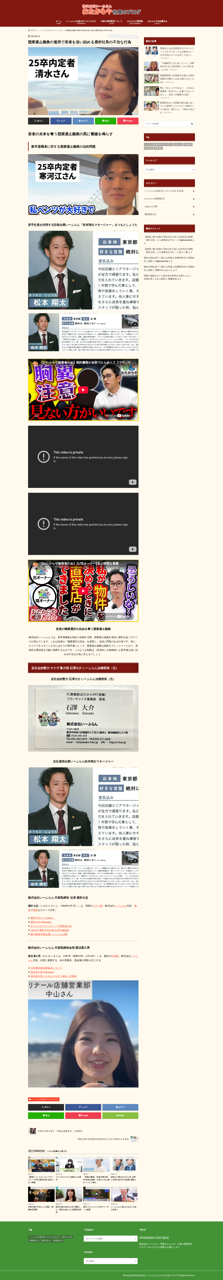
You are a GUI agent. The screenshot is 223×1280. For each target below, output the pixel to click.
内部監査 (188, 144)
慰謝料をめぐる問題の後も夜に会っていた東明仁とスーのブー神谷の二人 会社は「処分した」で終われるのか (177, 107)
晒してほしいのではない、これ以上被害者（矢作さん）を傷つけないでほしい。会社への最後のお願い (177, 92)
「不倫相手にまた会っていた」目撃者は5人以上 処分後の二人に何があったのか (177, 66)
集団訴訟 (158, 148)
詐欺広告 (148, 148)
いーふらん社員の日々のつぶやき (81, 22)
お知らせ (178, 144)
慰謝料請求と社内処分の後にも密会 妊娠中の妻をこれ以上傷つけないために (177, 78)
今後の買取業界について (111, 22)
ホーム (59, 22)
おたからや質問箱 (135, 22)
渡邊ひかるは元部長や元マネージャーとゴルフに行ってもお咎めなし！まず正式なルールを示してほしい (177, 53)
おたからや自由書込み (157, 22)
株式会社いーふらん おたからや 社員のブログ (157, 1275)
